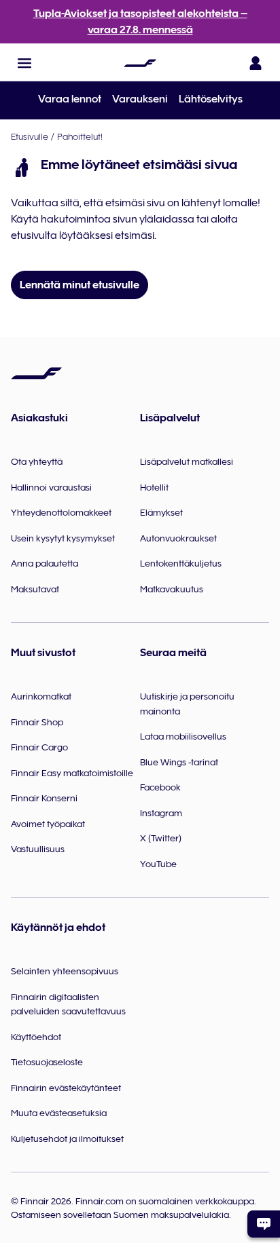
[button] (24, 63)
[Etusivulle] (140, 63)
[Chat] (263, 1224)
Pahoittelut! (80, 136)
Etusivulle (29, 136)
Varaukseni (140, 99)
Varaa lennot (69, 99)
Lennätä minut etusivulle (79, 285)
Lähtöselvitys (211, 99)
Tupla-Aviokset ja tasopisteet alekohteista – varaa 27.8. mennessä (140, 21)
